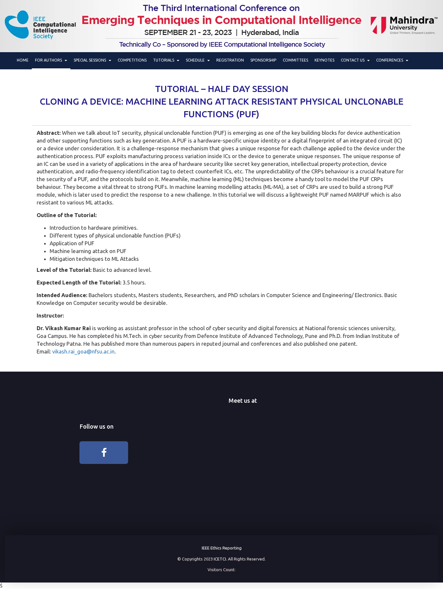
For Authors (49, 60)
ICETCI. (220, 559)
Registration (230, 60)
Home (23, 60)
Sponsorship (263, 60)
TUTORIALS (164, 60)
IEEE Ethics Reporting (222, 548)
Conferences (390, 60)
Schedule (196, 60)
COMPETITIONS (132, 60)
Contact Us (353, 60)
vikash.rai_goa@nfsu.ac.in (83, 351)
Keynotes (324, 60)
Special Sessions (91, 60)
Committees (295, 60)
